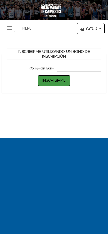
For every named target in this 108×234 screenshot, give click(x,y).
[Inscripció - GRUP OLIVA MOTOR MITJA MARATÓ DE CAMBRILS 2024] (54, 10)
